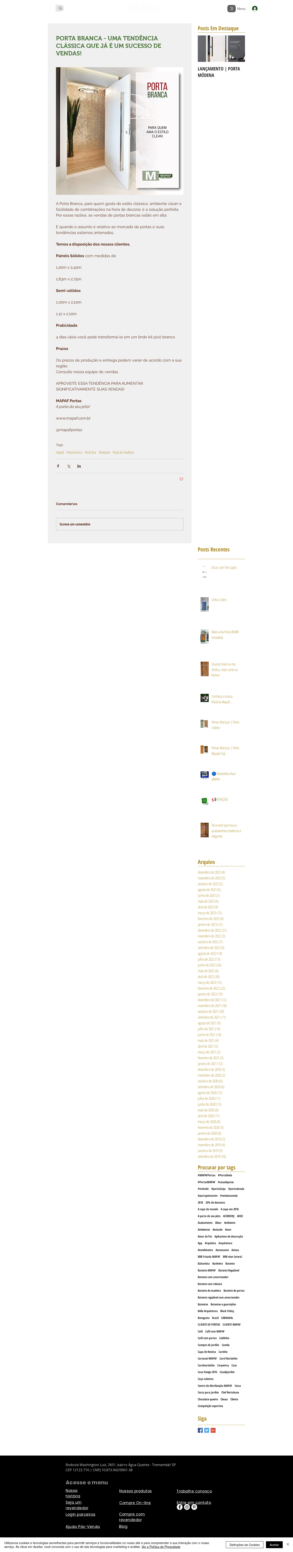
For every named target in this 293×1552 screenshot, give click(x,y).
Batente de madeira (209, 1290)
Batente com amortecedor (213, 1277)
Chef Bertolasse (230, 1392)
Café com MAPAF (215, 1331)
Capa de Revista (207, 1352)
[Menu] (231, 8)
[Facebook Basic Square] (200, 1430)
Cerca (238, 1386)
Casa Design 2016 (207, 1372)
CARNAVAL (227, 1318)
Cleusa (224, 1399)
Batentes (203, 1304)
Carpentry (223, 1365)
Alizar (218, 1223)
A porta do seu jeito (209, 1216)
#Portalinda (225, 1175)
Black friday (227, 1311)
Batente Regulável (228, 1270)
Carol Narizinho (228, 1358)
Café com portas (207, 1338)
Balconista (204, 1263)
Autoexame (222, 1250)
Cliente (234, 1399)
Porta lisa (90, 452)
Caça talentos (205, 1379)
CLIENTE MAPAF (232, 1324)
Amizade (217, 1229)
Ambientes (204, 1229)
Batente (230, 1263)
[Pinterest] (194, 1507)
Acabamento (205, 1223)
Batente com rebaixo (210, 1284)
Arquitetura (225, 1243)
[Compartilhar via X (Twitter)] (68, 466)
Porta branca (74, 452)
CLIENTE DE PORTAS (209, 1324)
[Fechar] (287, 1545)
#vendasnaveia (229, 1195)
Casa (234, 1365)
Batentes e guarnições (223, 1304)
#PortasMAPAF (206, 1182)
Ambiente (229, 1223)
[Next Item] (238, 49)
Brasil (215, 1318)
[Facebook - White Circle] (180, 1507)
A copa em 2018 (230, 1209)
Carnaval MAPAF (207, 1358)
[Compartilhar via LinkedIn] (79, 466)
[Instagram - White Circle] (187, 1507)
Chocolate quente (208, 1399)
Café (200, 1331)
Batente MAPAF (207, 1270)
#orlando (203, 1189)
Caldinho (224, 1338)
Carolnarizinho (206, 1365)
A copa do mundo (208, 1209)
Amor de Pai (205, 1236)
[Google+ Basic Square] (213, 1430)
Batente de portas (234, 1290)
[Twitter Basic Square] (206, 1430)
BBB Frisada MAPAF (209, 1256)
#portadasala (236, 1189)
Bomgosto (204, 1318)
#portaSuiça (218, 1189)
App (200, 1243)
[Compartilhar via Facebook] (58, 466)
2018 (200, 1202)
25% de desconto (215, 1202)
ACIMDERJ (228, 1216)
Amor (228, 1229)
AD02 (240, 1216)
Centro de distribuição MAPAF (215, 1386)
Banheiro (217, 1263)
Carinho (223, 1352)
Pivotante (104, 452)
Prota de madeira (123, 452)
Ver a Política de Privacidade (161, 1546)
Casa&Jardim (227, 1372)
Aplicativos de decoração (228, 1236)
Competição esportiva (210, 1406)
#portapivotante (207, 1195)
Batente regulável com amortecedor (219, 1297)
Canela (226, 1345)
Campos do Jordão (208, 1345)
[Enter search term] (60, 8)
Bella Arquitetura (208, 1311)
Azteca (235, 1250)
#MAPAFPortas (206, 1175)
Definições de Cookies (245, 1545)
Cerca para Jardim (208, 1392)
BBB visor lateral (232, 1256)
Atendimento (205, 1250)
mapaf (60, 452)
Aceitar (274, 1545)
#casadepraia (226, 1182)
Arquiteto (210, 1243)
